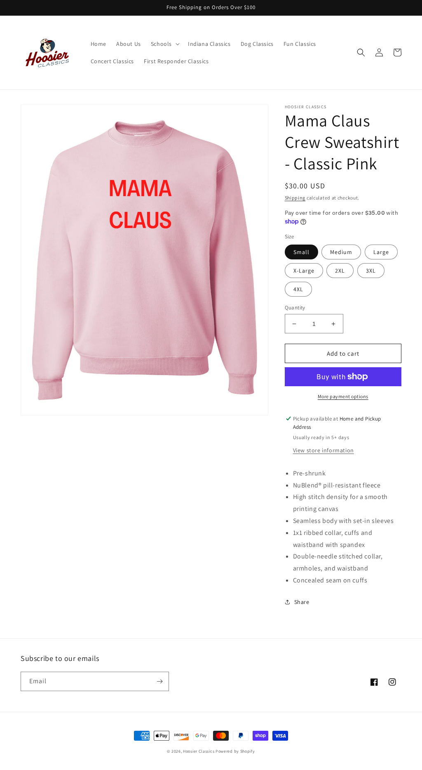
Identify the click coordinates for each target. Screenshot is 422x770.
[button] (164, 43)
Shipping (295, 198)
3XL (371, 270)
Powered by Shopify (235, 751)
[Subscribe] (159, 681)
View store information (323, 450)
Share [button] (301, 602)
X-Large (303, 270)
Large (381, 252)
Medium (341, 252)
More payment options (343, 396)
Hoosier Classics (198, 751)
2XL (340, 270)
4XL (298, 289)
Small (301, 252)
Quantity (295, 307)
